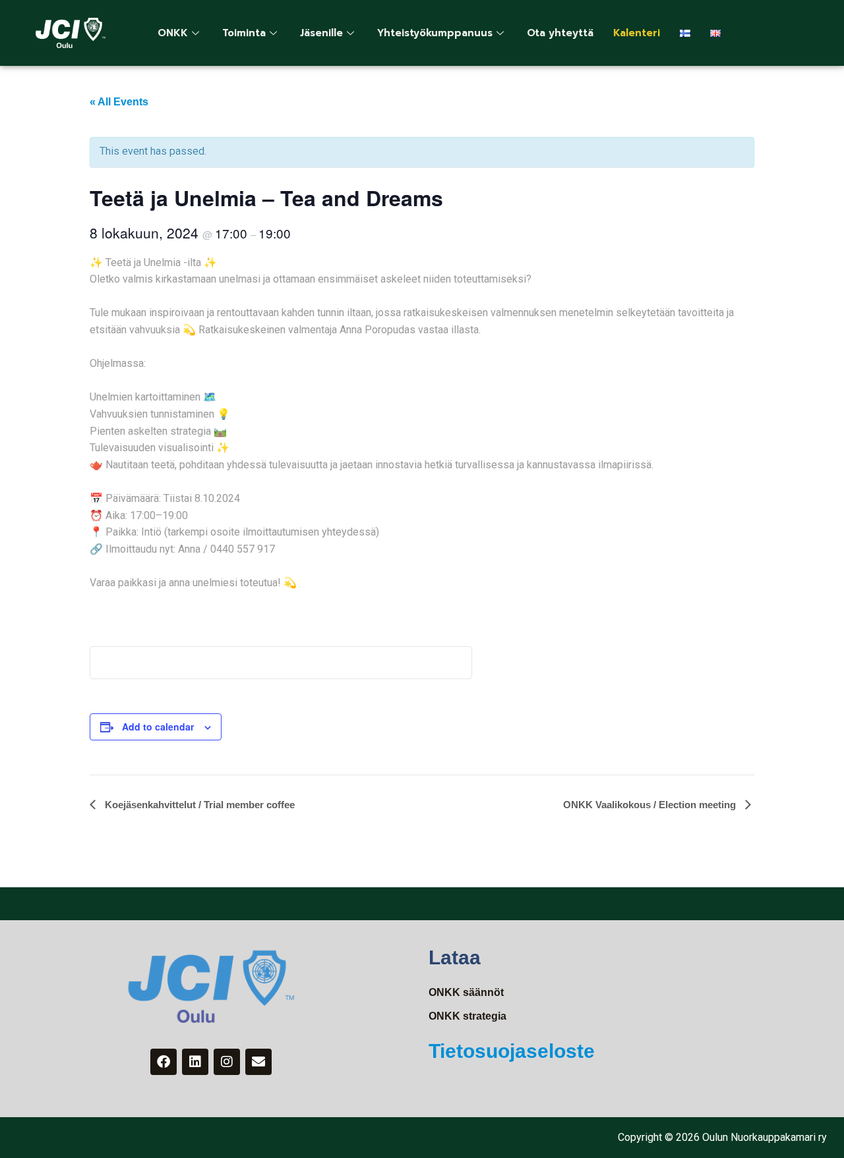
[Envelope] (258, 1062)
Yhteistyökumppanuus (435, 33)
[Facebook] (163, 1062)
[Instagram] (227, 1062)
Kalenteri (636, 33)
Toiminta (244, 33)
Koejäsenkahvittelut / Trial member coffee (198, 804)
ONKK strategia (467, 1016)
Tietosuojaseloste (512, 1051)
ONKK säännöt (466, 992)
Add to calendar (158, 726)
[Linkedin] (195, 1062)
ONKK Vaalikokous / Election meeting (650, 804)
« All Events (119, 101)
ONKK (173, 33)
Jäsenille (321, 33)
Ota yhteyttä (560, 33)
